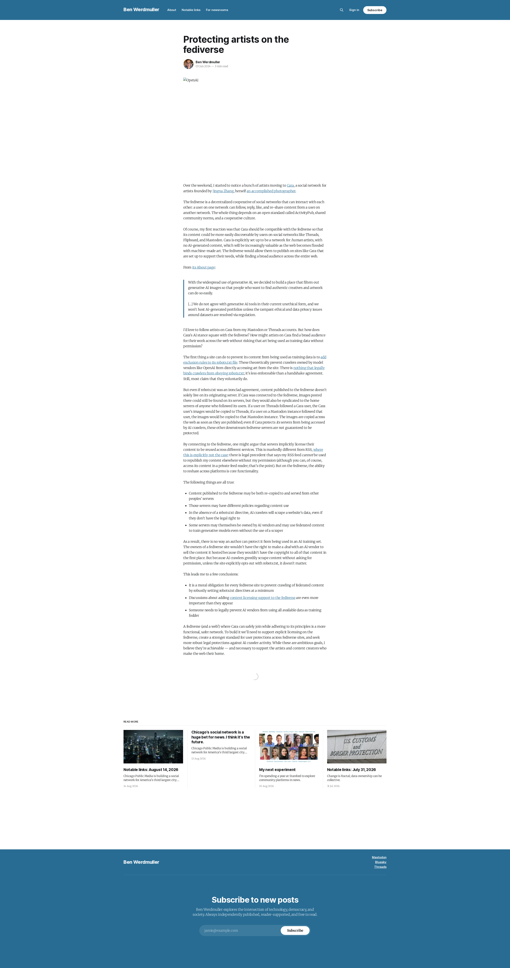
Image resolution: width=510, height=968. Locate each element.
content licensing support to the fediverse (262, 598)
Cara (290, 185)
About (171, 10)
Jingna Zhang (223, 191)
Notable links (191, 10)
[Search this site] (341, 10)
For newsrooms (217, 10)
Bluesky (380, 862)
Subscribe (374, 10)
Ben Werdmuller (141, 9)
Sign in (354, 10)
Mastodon (379, 857)
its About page (203, 267)
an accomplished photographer (271, 191)
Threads (380, 867)
